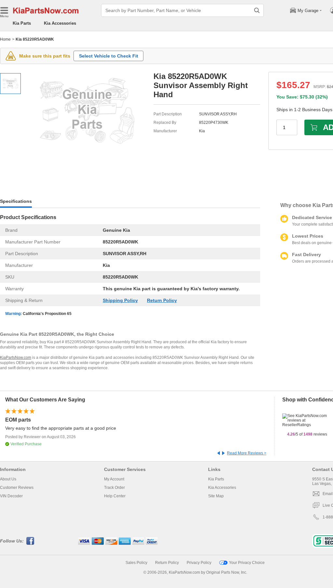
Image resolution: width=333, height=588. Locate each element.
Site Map (216, 496)
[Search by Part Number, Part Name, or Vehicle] (257, 10)
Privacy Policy (199, 562)
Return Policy (162, 300)
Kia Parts (22, 23)
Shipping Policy (120, 300)
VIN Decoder (11, 496)
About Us (8, 479)
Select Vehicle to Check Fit (108, 56)
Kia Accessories (60, 23)
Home (5, 39)
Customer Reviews (16, 487)
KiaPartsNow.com (15, 357)
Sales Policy (136, 562)
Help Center (115, 496)
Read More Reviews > (246, 453)
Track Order (114, 487)
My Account (114, 479)
